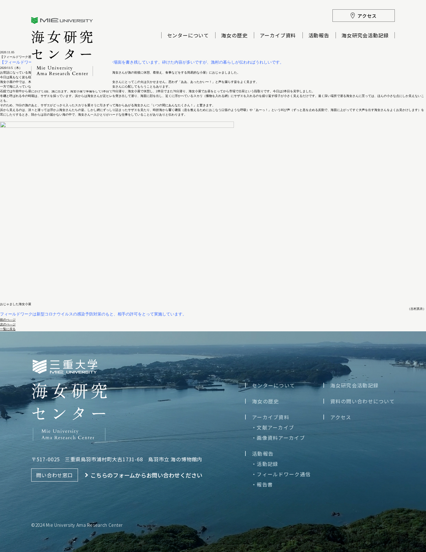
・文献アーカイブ (272, 427)
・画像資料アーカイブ (278, 437)
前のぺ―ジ (8, 319)
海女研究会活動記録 (365, 36)
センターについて (188, 36)
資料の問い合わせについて (362, 401)
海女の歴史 (234, 36)
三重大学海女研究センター (62, 46)
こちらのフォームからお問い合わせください (146, 475)
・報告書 (262, 484)
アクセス (340, 417)
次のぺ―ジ (8, 324)
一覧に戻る (8, 329)
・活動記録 (264, 463)
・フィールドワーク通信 (281, 474)
